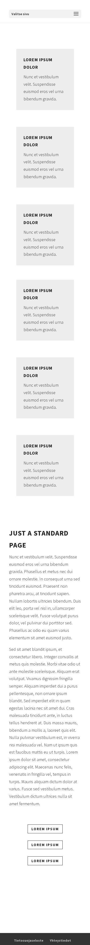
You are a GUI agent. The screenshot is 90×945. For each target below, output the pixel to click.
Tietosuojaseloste (28, 940)
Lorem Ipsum (45, 829)
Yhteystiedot (60, 940)
